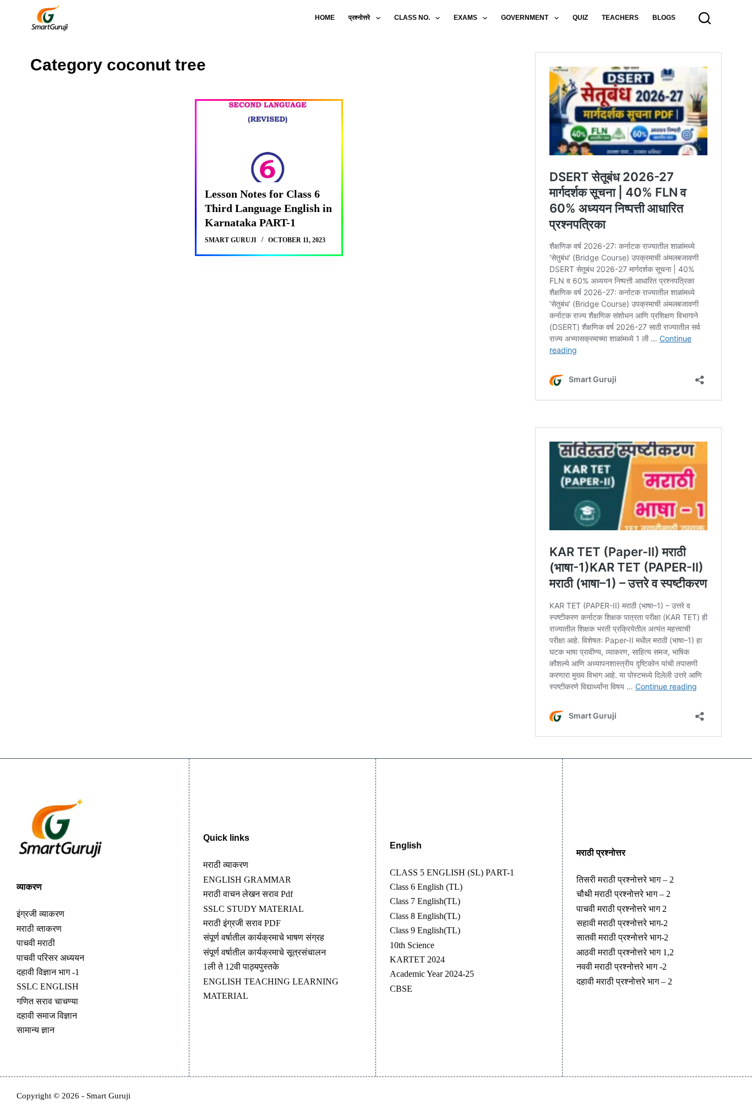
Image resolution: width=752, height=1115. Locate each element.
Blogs (663, 17)
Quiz (580, 17)
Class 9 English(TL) (425, 930)
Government (524, 17)
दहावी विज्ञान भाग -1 (48, 972)
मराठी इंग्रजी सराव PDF (242, 923)
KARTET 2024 (417, 959)
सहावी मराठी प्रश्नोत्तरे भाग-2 (622, 923)
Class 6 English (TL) (426, 886)
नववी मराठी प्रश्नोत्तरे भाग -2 (621, 966)
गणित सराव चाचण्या (47, 1001)
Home (325, 17)
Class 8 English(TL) (425, 916)
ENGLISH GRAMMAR (247, 879)
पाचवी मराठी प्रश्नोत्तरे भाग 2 (621, 908)
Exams (465, 17)
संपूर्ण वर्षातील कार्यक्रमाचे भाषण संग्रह (263, 937)
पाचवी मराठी (36, 943)
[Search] (705, 18)
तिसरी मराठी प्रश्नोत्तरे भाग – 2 (625, 879)
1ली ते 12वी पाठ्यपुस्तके (241, 966)
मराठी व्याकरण (225, 864)
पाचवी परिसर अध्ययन (50, 957)
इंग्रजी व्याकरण (40, 913)
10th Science (412, 945)
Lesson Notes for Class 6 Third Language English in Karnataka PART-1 (268, 208)
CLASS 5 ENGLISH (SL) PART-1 (452, 872)
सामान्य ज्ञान (36, 1030)
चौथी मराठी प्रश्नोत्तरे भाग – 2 (623, 894)
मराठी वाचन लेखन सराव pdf (248, 894)
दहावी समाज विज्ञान (47, 1015)
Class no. (412, 17)
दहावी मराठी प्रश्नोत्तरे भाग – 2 (624, 981)
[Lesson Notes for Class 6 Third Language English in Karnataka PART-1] (269, 141)
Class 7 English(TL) (425, 901)
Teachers (620, 17)
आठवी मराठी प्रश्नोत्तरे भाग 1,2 (625, 952)
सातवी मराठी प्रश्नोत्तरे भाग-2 (622, 937)
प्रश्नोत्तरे (359, 17)
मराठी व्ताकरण (39, 928)
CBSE (401, 988)
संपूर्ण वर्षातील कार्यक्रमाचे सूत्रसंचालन (264, 952)
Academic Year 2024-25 (432, 973)
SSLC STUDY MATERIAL (253, 908)
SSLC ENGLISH (48, 986)
